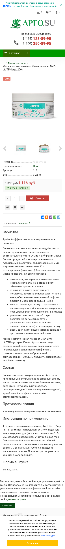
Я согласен (7, 505)
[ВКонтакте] (42, 217)
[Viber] (50, 217)
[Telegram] (58, 217)
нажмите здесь (17, 499)
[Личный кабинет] (57, 12)
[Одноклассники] (46, 217)
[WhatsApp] (54, 217)
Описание (10, 223)
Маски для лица (17, 63)
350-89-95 (37, 43)
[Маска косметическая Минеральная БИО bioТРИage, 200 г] (20, 148)
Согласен (32, 543)
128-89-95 (37, 38)
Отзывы (24, 223)
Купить (39, 198)
